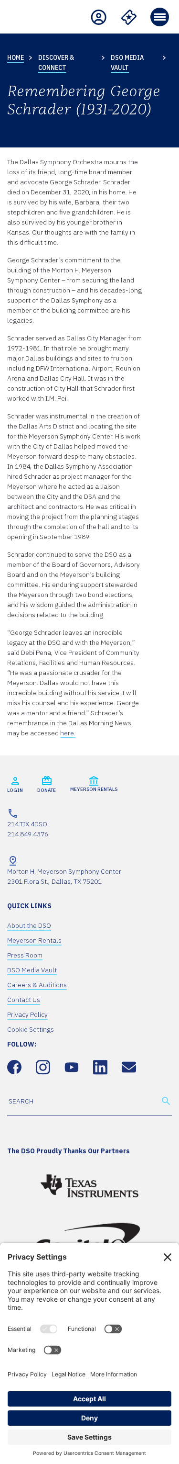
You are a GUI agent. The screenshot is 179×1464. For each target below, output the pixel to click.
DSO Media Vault (32, 970)
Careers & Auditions (37, 984)
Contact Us (23, 999)
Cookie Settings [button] (30, 1029)
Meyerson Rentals (34, 940)
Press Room (24, 955)
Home (15, 57)
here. (67, 733)
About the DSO (29, 925)
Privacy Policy (27, 1014)
